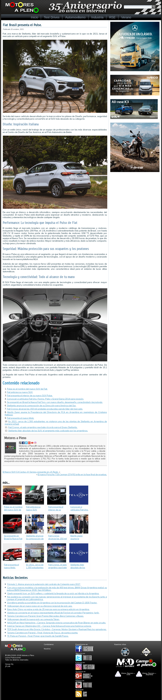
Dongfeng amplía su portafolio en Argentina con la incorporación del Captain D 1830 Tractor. (52, 602)
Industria (97, 17)
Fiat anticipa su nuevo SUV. (20, 392)
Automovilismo (75, 17)
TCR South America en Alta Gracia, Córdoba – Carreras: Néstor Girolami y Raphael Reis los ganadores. (57, 629)
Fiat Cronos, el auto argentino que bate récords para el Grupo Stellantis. (43, 427)
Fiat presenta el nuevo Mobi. (20, 418)
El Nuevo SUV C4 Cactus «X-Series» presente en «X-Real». (31, 472)
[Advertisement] (134, 195)
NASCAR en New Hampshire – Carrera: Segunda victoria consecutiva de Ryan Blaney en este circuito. (56, 622)
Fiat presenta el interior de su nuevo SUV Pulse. (30, 395)
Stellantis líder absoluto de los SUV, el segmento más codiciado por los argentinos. (48, 430)
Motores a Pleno (15, 438)
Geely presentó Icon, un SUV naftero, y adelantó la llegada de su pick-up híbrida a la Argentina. (53, 593)
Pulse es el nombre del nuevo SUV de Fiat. (27, 389)
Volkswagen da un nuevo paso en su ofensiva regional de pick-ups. (39, 606)
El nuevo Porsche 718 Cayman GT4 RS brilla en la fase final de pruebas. (72, 474)
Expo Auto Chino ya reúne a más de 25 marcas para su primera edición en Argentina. (48, 609)
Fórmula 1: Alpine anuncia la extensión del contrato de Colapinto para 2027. (44, 584)
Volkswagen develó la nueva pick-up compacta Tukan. (33, 619)
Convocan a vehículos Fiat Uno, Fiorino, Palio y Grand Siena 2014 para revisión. (45, 399)
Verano (126, 17)
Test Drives (51, 17)
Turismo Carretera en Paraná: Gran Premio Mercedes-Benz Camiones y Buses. (45, 616)
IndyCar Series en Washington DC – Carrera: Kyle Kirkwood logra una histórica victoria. (49, 626)
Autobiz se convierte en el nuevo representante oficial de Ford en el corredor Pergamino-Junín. (53, 612)
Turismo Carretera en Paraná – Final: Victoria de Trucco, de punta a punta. (42, 632)
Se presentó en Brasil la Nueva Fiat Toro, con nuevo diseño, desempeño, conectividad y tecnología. (55, 402)
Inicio (34, 17)
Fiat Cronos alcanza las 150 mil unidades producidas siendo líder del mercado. (45, 409)
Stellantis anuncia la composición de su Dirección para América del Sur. (41, 405)
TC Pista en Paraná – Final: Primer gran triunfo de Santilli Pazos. (38, 636)
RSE (112, 17)
